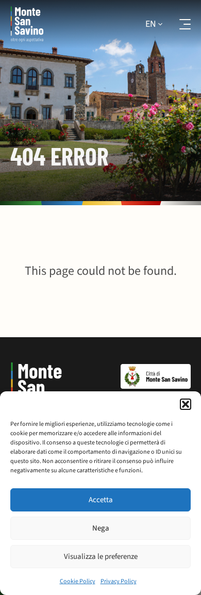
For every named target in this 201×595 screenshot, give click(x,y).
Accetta (101, 499)
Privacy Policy (118, 581)
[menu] (178, 24)
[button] (185, 404)
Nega (100, 528)
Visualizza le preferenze (101, 556)
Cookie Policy (77, 581)
